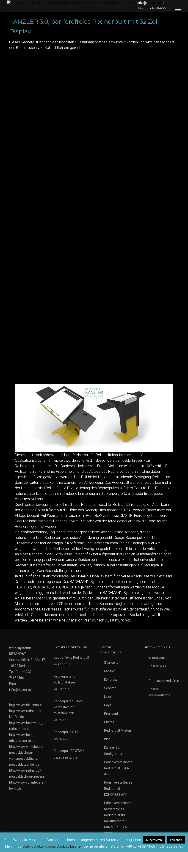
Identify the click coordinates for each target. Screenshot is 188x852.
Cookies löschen (70, 846)
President (111, 713)
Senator (110, 688)
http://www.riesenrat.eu (26, 705)
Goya (107, 705)
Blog (107, 739)
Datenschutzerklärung (165, 681)
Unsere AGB (157, 666)
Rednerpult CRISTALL (69, 751)
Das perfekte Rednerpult (71, 657)
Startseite (111, 662)
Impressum (157, 657)
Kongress (111, 679)
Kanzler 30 (111, 671)
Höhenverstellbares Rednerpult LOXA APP (118, 768)
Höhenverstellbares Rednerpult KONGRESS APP (118, 788)
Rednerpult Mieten (117, 730)
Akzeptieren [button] (154, 840)
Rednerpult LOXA (66, 732)
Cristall (109, 722)
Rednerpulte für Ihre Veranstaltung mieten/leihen (68, 707)
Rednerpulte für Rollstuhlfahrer (65, 679)
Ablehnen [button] (175, 840)
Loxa (107, 696)
